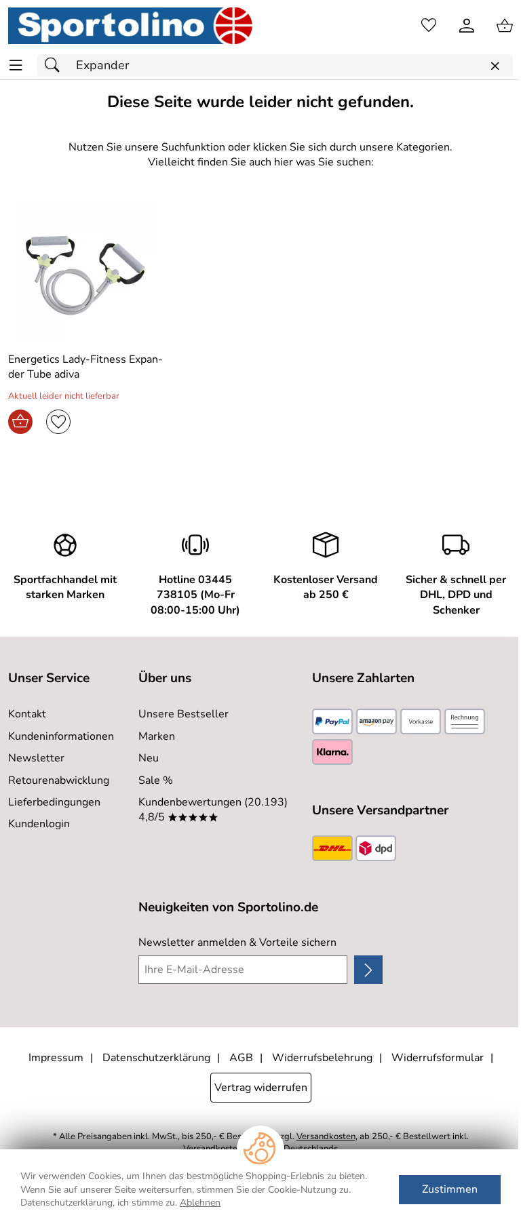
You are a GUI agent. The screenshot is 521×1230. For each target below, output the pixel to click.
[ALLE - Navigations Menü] (16, 65)
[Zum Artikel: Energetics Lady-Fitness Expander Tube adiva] (87, 271)
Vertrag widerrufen (260, 1087)
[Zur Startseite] (130, 25)
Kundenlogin (39, 823)
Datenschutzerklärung (156, 1057)
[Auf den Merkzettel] (58, 422)
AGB (241, 1057)
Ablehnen (200, 1202)
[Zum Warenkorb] (505, 26)
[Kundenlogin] (467, 26)
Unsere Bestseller (183, 714)
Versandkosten (325, 1137)
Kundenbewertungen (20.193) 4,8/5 (213, 810)
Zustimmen (450, 1189)
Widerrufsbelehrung (322, 1057)
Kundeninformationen (61, 736)
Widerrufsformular (437, 1057)
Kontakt (27, 714)
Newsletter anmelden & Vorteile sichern (237, 942)
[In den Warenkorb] (20, 422)
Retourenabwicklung (58, 780)
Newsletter (36, 758)
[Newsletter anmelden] (368, 969)
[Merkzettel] (429, 26)
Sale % (155, 780)
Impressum (55, 1057)
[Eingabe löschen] (494, 66)
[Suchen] (55, 65)
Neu (148, 758)
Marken (156, 736)
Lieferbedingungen (54, 802)
